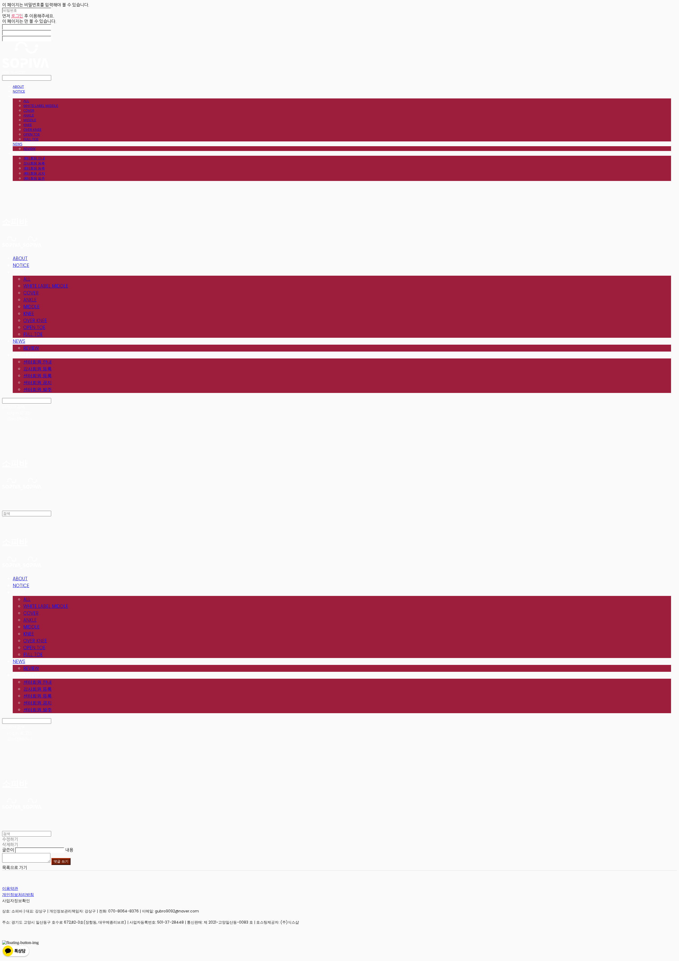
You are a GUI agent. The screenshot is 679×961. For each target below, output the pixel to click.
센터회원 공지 (34, 173)
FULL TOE (30, 139)
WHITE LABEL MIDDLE (40, 105)
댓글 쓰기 (61, 861)
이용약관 (10, 888)
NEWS (17, 143)
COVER (28, 110)
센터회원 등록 (34, 168)
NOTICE (19, 91)
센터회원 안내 (34, 158)
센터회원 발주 (34, 178)
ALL (26, 100)
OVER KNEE (32, 129)
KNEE (27, 124)
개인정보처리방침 (18, 894)
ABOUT (18, 86)
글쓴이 (8, 850)
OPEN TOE (31, 134)
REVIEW (29, 148)
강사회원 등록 (34, 163)
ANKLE (28, 115)
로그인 (17, 16)
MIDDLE (29, 120)
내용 (69, 850)
